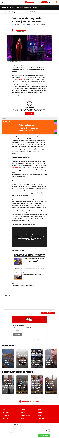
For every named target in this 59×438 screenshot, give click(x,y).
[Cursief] (8, 308)
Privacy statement (16, 339)
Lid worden (40, 12)
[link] (13, 30)
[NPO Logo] (56, 2)
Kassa (33, 171)
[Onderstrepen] (10, 308)
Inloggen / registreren (48, 312)
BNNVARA (5, 7)
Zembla (21, 212)
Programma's (16, 12)
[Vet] (6, 308)
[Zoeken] (49, 2)
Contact (49, 12)
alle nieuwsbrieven (38, 337)
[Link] (12, 308)
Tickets (24, 12)
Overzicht (8, 12)
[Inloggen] (54, 2)
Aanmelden (18, 334)
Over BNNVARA (31, 12)
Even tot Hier (15, 167)
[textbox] (29, 304)
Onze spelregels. (7, 297)
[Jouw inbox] (51, 2)
